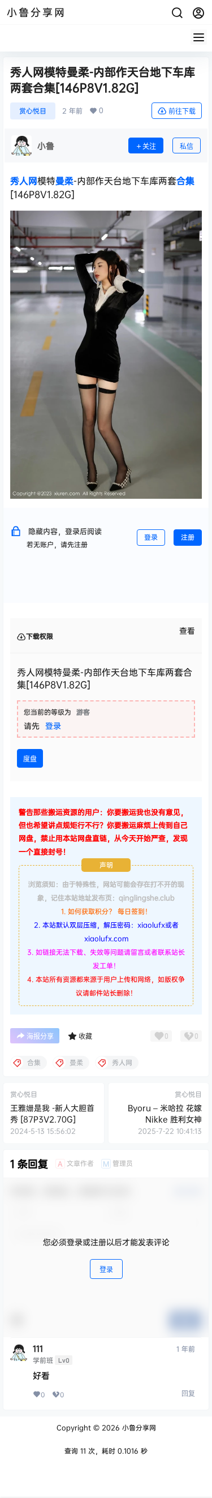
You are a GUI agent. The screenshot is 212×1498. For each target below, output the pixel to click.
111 (38, 1349)
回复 (188, 1393)
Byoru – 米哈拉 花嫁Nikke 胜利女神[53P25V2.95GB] (165, 1118)
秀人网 (23, 180)
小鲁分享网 (138, 1427)
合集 (185, 180)
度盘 (30, 759)
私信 (186, 146)
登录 (151, 537)
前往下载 (182, 111)
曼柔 (64, 180)
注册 (187, 537)
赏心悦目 (32, 110)
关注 (149, 146)
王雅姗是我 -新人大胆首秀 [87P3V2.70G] (52, 1113)
